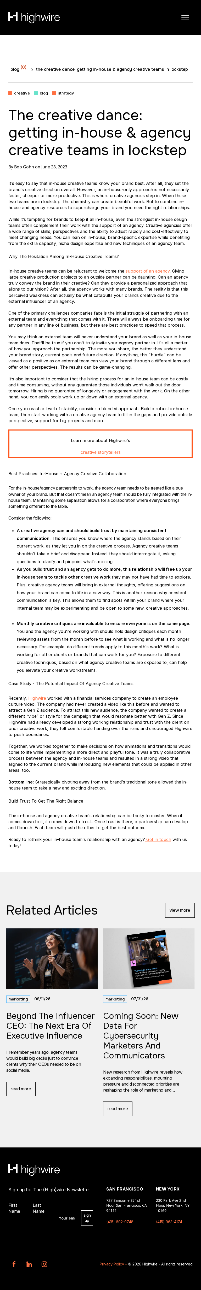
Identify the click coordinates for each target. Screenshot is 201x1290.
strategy (66, 93)
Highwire (37, 698)
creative (22, 93)
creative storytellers (101, 452)
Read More (21, 1089)
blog (18, 68)
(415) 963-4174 (169, 1222)
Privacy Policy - (113, 1264)
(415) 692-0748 (119, 1222)
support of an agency (148, 271)
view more (180, 910)
